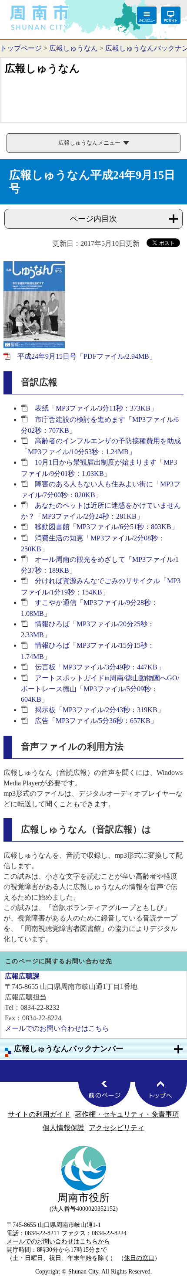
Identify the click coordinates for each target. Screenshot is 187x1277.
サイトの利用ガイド (39, 1114)
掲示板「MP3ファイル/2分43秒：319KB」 (99, 709)
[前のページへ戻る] (104, 1094)
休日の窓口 (139, 1257)
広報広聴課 (22, 976)
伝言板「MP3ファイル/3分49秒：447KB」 (99, 667)
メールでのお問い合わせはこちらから (58, 1241)
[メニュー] (147, 15)
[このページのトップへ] (161, 1094)
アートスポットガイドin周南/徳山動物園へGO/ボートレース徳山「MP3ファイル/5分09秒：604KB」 (100, 688)
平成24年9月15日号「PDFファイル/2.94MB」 (86, 356)
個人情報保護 (63, 1127)
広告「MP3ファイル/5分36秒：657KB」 (96, 720)
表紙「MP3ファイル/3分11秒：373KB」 (96, 408)
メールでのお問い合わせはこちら (57, 1028)
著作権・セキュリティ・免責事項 (127, 1114)
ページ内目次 (93, 218)
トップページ (21, 48)
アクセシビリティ (116, 1127)
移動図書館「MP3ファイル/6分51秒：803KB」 (106, 526)
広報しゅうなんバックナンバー (69, 1048)
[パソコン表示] (170, 15)
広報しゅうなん (73, 48)
